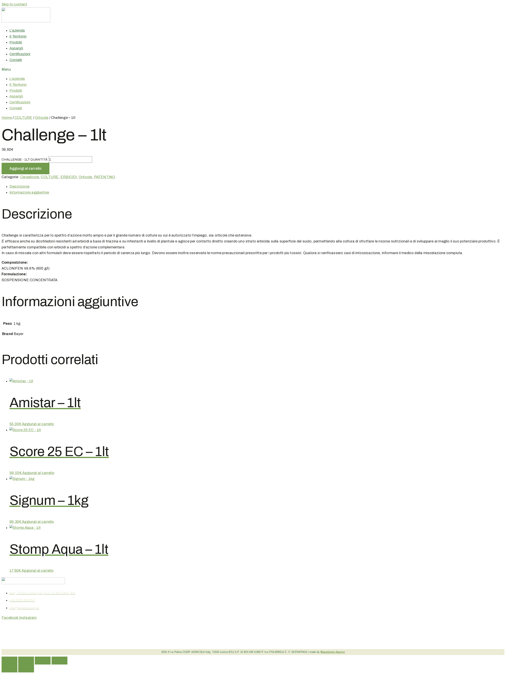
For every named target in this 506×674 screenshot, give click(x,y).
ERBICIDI (68, 177)
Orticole (41, 118)
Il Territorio (17, 36)
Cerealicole (29, 177)
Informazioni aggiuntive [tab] (29, 192)
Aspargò (16, 48)
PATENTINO (104, 177)
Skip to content (14, 4)
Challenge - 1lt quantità (25, 159)
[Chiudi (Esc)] (59, 661)
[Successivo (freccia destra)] (26, 668)
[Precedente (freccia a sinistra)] (9, 668)
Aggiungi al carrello (25, 168)
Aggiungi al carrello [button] (38, 424)
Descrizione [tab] (19, 186)
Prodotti (15, 42)
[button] (90, 70)
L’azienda (17, 30)
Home (7, 118)
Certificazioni (19, 54)
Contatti (15, 60)
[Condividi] (43, 661)
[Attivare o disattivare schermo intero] (26, 661)
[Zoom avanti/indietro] (9, 661)
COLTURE (23, 118)
